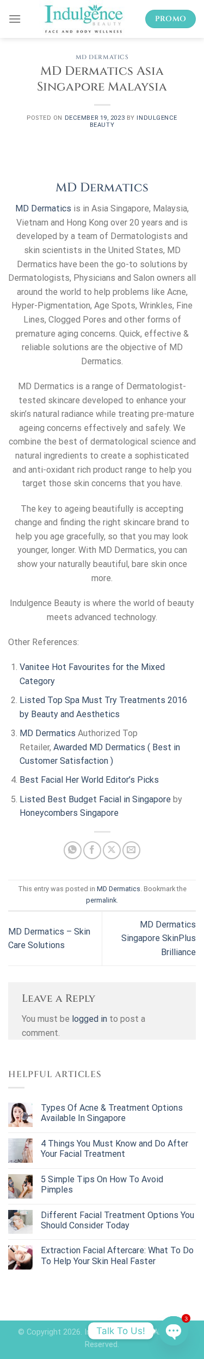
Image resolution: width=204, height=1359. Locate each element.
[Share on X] (112, 850)
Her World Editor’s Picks (112, 780)
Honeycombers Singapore (69, 813)
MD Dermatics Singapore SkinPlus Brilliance (158, 938)
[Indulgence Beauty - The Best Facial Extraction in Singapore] (83, 19)
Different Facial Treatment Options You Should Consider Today (117, 1220)
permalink (101, 900)
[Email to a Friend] (131, 850)
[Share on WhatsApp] (73, 850)
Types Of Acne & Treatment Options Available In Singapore (112, 1113)
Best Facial (41, 780)
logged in (89, 1019)
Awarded (71, 747)
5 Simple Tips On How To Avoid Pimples (102, 1184)
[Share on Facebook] (92, 850)
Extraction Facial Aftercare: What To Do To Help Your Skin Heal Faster (117, 1255)
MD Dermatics (102, 57)
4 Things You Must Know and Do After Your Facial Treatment (114, 1148)
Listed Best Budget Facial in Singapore (95, 799)
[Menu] (14, 18)
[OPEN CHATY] (173, 1330)
